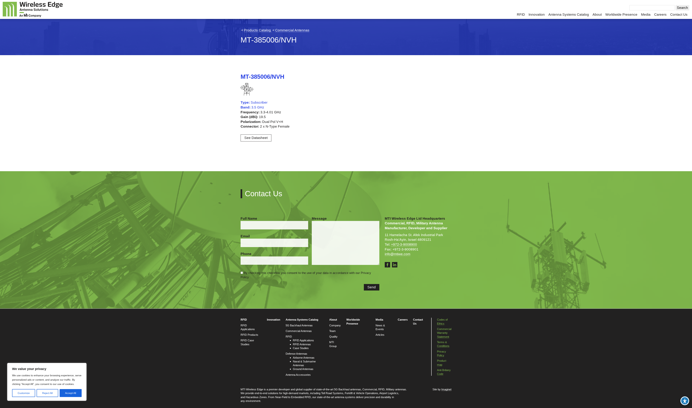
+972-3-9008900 (404, 244)
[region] (46, 382)
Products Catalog (258, 30)
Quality (333, 336)
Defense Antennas (296, 353)
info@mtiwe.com (397, 254)
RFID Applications (303, 340)
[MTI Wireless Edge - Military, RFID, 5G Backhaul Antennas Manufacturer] (33, 9)
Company (335, 325)
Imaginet (446, 389)
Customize (24, 393)
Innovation (537, 14)
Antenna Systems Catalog (568, 14)
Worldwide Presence (621, 14)
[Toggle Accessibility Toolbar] (684, 400)
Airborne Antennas (303, 357)
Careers (660, 14)
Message (319, 218)
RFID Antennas (302, 344)
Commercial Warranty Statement (444, 332)
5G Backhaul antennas (347, 389)
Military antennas (396, 389)
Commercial (369, 389)
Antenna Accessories (298, 374)
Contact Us (678, 14)
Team (332, 330)
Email (245, 236)
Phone (246, 254)
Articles (380, 334)
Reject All (47, 393)
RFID (521, 14)
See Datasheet (256, 138)
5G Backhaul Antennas (299, 325)
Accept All (70, 393)
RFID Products (249, 334)
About (597, 14)
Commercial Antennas (292, 30)
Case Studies (301, 348)
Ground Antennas (303, 369)
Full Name (249, 218)
